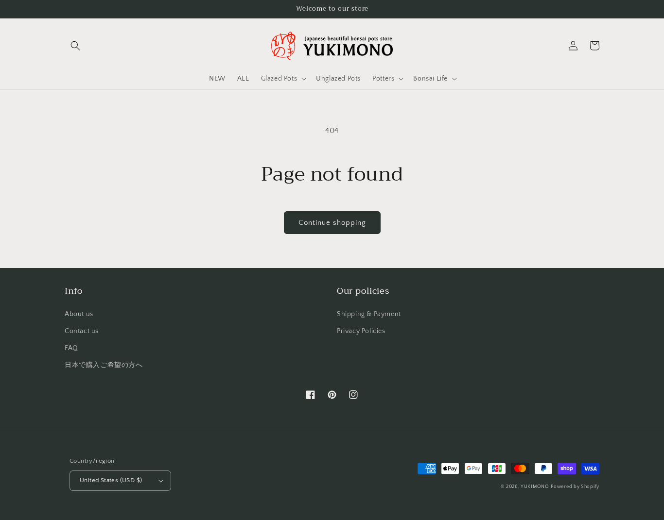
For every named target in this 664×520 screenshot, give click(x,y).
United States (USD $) (111, 480)
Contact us (82, 331)
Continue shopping (332, 222)
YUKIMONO (535, 486)
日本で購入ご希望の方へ (104, 365)
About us (79, 314)
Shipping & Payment (369, 314)
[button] (75, 45)
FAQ (71, 348)
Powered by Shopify (575, 486)
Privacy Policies (361, 331)
